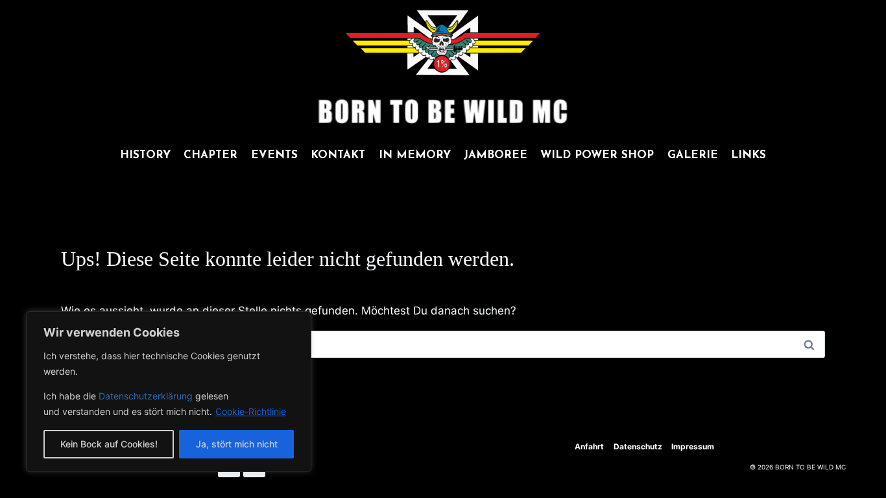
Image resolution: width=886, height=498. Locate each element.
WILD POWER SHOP (597, 155)
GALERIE (692, 155)
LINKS (748, 155)
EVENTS (274, 155)
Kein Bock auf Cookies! (109, 443)
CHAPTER (210, 155)
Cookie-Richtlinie (250, 411)
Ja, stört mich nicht (237, 443)
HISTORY (145, 155)
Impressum (692, 446)
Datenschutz (638, 446)
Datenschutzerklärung (147, 395)
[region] (168, 391)
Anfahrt (589, 446)
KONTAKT (338, 155)
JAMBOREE (495, 155)
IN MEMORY (415, 155)
